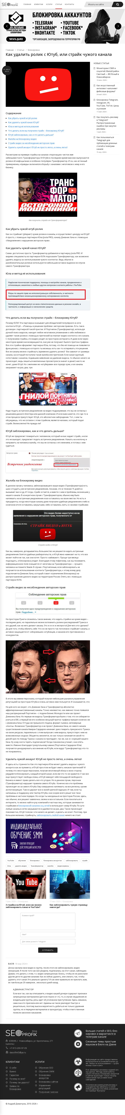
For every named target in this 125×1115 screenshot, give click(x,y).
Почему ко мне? (17, 1078)
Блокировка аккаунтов (45, 1076)
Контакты (69, 4)
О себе (13, 1067)
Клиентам (38, 4)
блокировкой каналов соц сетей (34, 805)
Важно (13, 1071)
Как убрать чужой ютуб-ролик (22, 118)
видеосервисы (63, 866)
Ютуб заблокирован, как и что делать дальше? (31, 134)
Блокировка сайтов (48, 1081)
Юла (9, 866)
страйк (85, 860)
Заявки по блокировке (15, 1087)
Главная (27, 4)
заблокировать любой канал (51, 815)
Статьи (58, 4)
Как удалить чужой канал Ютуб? (23, 122)
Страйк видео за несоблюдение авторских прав (31, 143)
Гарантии (14, 1075)
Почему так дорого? (19, 1082)
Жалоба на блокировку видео (22, 139)
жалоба (50, 866)
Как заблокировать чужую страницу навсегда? (68, 906)
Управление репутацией (45, 1087)
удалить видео (21, 866)
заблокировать (72, 860)
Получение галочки (48, 1092)
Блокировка (23, 901)
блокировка (34, 860)
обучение (22, 860)
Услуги (49, 4)
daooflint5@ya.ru (18, 1052)
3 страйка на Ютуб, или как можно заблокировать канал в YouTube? (24, 906)
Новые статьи (101, 63)
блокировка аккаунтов (53, 860)
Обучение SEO (46, 1067)
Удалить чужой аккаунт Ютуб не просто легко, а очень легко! (37, 147)
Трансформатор (37, 866)
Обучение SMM (46, 1071)
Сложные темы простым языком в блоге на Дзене (101, 1043)
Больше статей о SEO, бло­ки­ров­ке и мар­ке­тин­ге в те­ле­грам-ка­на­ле (102, 1033)
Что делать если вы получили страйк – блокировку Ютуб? (36, 130)
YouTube (10, 860)
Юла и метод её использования (23, 126)
